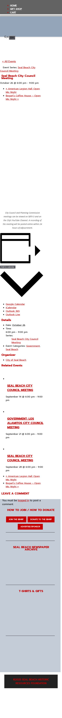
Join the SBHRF (16, 519)
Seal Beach (12, 349)
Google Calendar (15, 304)
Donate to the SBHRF (41, 519)
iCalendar (11, 307)
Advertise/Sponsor (30, 526)
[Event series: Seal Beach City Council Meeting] (11, 400)
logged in (23, 500)
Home (13, 5)
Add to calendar (7, 267)
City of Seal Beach (16, 360)
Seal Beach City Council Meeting (20, 387)
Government (33, 346)
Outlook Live (13, 314)
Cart (13, 12)
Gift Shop (16, 9)
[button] (6, 37)
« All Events (9, 61)
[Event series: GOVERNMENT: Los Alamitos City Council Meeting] (11, 437)
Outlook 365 (13, 311)
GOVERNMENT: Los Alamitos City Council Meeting (25, 422)
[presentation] (15, 379)
